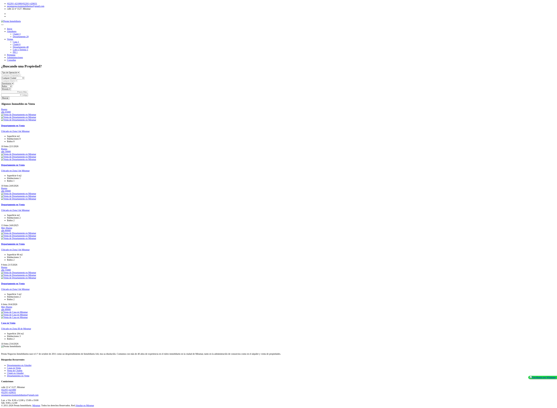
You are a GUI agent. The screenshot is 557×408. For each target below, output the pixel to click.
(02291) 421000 (8, 390)
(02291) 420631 (8, 392)
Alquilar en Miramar (84, 405)
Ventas (10, 39)
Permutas (11, 55)
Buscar (5, 98)
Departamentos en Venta (18, 376)
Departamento (21, 36)
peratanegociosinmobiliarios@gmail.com (25, 6)
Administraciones (15, 57)
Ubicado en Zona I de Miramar (15, 131)
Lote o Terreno (20, 49)
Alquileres (11, 31)
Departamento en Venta (13, 125)
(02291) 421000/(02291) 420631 (22, 3)
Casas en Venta (14, 368)
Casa (16, 42)
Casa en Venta (8, 323)
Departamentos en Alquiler (19, 365)
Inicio (9, 29)
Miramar (36, 405)
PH (15, 52)
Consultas (11, 60)
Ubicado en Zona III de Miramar (16, 328)
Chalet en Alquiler (15, 373)
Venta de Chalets (14, 370)
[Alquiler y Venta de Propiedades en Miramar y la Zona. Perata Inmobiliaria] (11, 21)
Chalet (16, 34)
